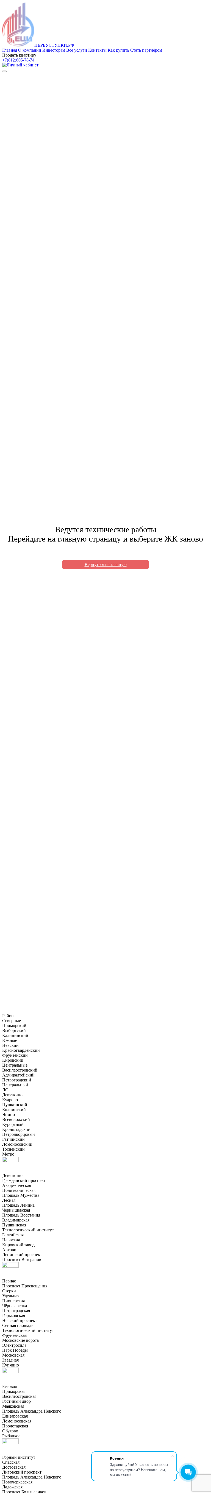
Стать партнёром (146, 50)
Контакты (97, 50)
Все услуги (76, 50)
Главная (9, 50)
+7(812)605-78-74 (18, 60)
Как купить (118, 50)
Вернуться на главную (106, 564)
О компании (29, 50)
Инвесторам (53, 50)
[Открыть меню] (4, 71)
